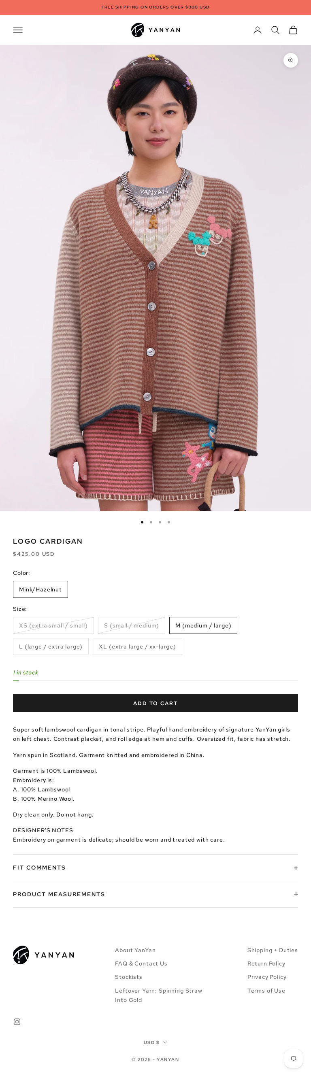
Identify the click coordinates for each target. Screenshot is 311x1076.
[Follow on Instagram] (17, 1022)
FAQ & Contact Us (141, 963)
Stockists (129, 976)
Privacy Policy (267, 976)
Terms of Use (266, 990)
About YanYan (135, 950)
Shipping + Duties (272, 950)
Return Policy (266, 963)
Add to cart (155, 703)
